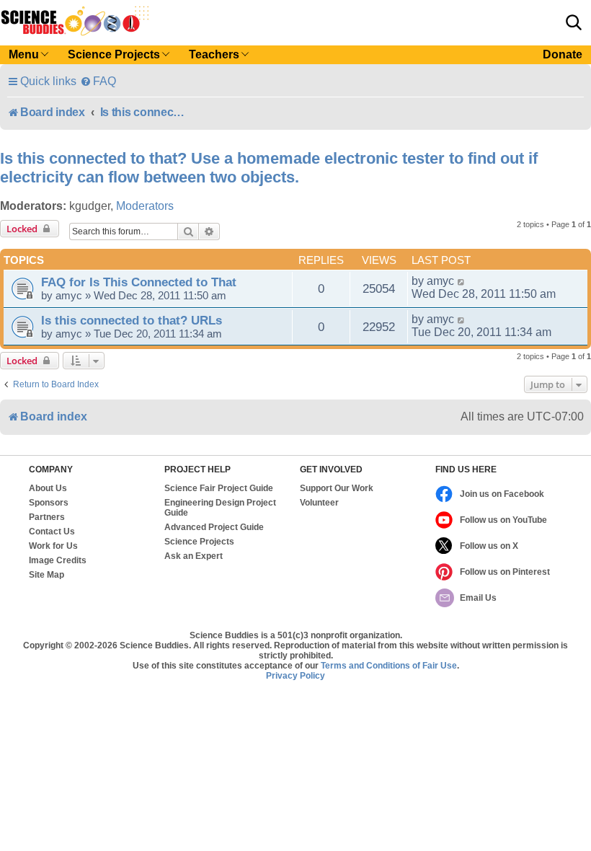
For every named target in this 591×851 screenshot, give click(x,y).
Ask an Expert (193, 556)
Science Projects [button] (114, 54)
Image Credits (57, 560)
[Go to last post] (461, 281)
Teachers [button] (214, 54)
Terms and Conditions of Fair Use (389, 666)
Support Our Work (336, 488)
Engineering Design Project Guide (220, 508)
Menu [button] (24, 54)
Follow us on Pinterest (505, 572)
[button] (573, 22)
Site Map (46, 575)
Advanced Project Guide (214, 527)
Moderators (145, 206)
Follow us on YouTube (503, 520)
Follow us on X (489, 546)
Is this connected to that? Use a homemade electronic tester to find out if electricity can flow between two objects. (269, 167)
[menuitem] (98, 81)
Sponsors (48, 503)
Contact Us (52, 531)
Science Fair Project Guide (218, 488)
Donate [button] (562, 54)
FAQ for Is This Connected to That (138, 282)
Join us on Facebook (502, 494)
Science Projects (199, 542)
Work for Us (53, 546)
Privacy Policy (295, 676)
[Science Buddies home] (75, 21)
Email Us (478, 598)
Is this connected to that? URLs (131, 320)
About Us (48, 488)
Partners (47, 517)
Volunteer (319, 503)
